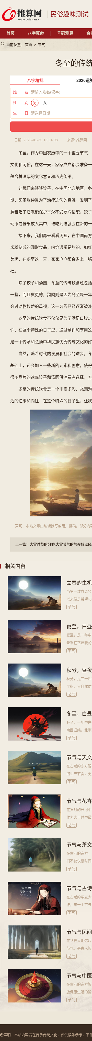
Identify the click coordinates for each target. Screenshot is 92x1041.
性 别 (20, 102)
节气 (41, 45)
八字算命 (36, 33)
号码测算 (65, 33)
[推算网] (22, 14)
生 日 (20, 113)
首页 (10, 33)
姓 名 (20, 92)
